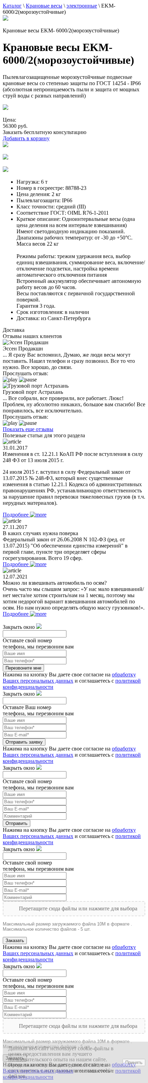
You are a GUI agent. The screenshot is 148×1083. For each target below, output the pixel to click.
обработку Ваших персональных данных (69, 678)
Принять (133, 1062)
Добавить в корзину (26, 138)
